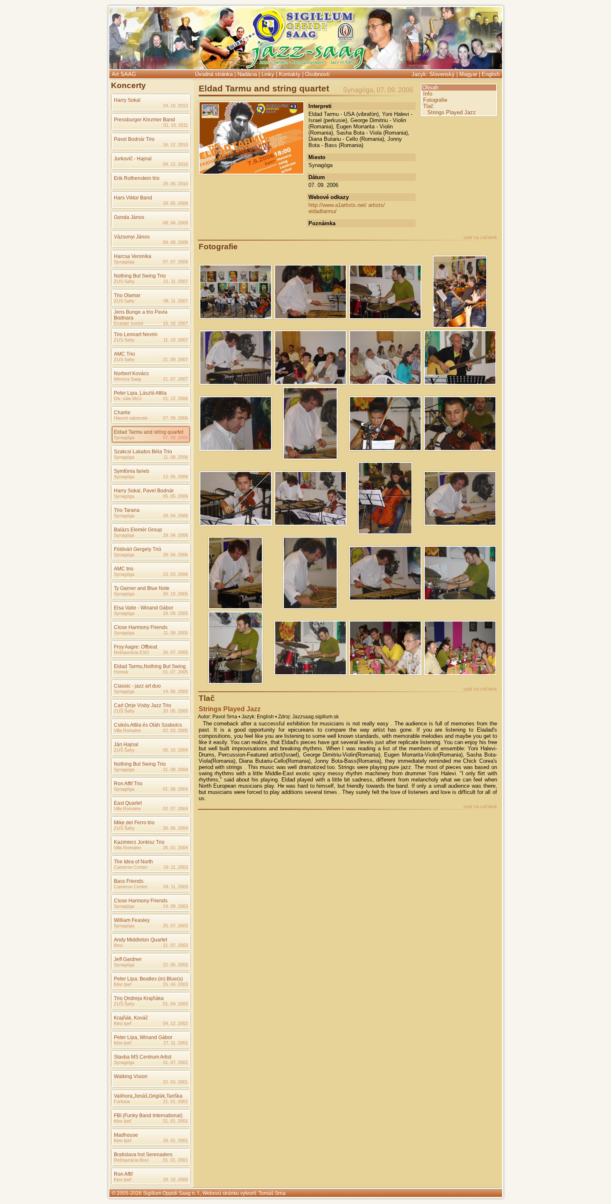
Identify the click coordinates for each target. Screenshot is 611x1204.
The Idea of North (133, 862)
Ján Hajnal (126, 744)
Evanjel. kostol (128, 323)
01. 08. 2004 (175, 788)
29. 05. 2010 (175, 183)
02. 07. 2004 (175, 808)
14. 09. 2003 (175, 906)
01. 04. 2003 (175, 1003)
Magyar (468, 74)
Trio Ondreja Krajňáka (139, 998)
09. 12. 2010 (175, 164)
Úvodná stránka (214, 74)
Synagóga (124, 261)
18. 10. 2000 (175, 1179)
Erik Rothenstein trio (137, 178)
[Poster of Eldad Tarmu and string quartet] (251, 172)
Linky (267, 74)
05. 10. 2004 (175, 749)
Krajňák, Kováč (131, 1018)
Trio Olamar (127, 295)
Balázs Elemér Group (138, 530)
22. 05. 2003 (175, 964)
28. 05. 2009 (175, 203)
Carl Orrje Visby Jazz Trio (142, 705)
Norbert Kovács (131, 373)
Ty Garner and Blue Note (142, 588)
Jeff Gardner (128, 959)
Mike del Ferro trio (134, 823)
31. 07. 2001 (175, 1062)
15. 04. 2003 (175, 984)
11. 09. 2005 (175, 632)
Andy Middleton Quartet (140, 940)
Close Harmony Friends (141, 627)
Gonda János (129, 217)
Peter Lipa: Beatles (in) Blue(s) (148, 979)
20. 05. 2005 (175, 710)
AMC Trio (124, 354)
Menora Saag (127, 378)
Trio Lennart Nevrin (136, 334)
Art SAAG (124, 74)
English (491, 74)
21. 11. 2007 (175, 281)
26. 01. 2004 (175, 847)
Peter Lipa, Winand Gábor (143, 1037)
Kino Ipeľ (122, 984)
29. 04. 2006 (175, 515)
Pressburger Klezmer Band (144, 120)
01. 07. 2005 (175, 671)
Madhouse (126, 1135)
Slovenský (442, 74)
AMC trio (123, 569)
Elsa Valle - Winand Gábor (143, 608)
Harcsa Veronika (132, 256)
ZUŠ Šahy (124, 710)
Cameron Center (131, 867)
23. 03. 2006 (175, 574)
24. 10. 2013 (175, 105)
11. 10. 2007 (175, 339)
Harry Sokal (127, 100)
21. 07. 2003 (175, 945)
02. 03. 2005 (175, 730)
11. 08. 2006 (175, 457)
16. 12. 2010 (175, 144)
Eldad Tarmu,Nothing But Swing (150, 666)
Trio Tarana (127, 510)
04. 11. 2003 (175, 886)
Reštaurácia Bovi (131, 1159)
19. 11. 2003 (175, 867)
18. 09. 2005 (175, 613)
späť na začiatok (480, 237)
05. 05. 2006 (175, 496)
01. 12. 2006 (175, 398)
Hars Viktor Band (133, 198)
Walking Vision (131, 1076)
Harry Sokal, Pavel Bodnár (144, 491)
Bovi (118, 945)
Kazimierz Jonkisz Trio (139, 842)
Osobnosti (317, 74)
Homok (121, 671)
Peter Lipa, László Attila (140, 393)
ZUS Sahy (124, 281)
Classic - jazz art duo (137, 686)
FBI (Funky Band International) (148, 1115)
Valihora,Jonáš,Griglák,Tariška (148, 1096)
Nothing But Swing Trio (140, 276)
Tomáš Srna (272, 1193)
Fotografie (435, 100)
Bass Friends (128, 881)
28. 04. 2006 (175, 554)
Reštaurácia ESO (131, 652)
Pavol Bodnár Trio (134, 139)
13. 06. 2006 (175, 476)
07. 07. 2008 (175, 261)
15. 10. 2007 (175, 323)
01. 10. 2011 (175, 125)
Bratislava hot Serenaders (143, 1154)
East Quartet (128, 803)
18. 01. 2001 (175, 1140)
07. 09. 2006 (175, 417)
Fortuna (122, 1101)
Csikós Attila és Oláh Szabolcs (148, 725)
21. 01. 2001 (175, 1101)
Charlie (122, 412)
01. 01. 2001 (175, 1159)
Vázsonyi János (132, 237)
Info (427, 94)
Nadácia (247, 74)
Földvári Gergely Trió (137, 549)
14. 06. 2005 (175, 691)
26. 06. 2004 (175, 828)
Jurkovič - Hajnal (133, 159)
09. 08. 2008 (175, 242)
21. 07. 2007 (175, 378)
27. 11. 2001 (175, 1042)
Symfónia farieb (131, 471)
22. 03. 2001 (175, 1081)
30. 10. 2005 (175, 593)
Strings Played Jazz (451, 112)
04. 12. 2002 (175, 1023)
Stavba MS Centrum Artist (142, 1057)
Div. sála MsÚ (128, 398)
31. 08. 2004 (175, 769)
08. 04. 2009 (175, 222)
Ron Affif (123, 1174)
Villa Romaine (127, 730)
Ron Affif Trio (128, 783)
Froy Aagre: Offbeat (135, 647)
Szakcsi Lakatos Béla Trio (143, 452)
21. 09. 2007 (175, 359)
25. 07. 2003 (175, 925)
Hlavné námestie (131, 417)
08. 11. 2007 (175, 300)
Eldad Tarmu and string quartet (148, 432)
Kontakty (290, 74)
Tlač (428, 106)
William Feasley (132, 920)
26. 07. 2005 (175, 652)
